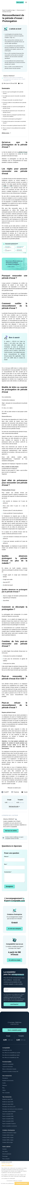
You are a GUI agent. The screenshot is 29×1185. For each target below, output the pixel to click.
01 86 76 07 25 (14, 1024)
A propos (4, 1149)
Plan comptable (6, 1092)
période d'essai (22, 152)
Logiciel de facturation (7, 1066)
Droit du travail (20, 10)
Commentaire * (8, 872)
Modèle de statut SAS (7, 1099)
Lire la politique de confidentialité (8, 1178)
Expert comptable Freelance (9, 1123)
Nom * (5, 864)
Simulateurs (5, 1078)
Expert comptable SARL (8, 1116)
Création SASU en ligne (7, 1135)
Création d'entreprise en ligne (9, 1132)
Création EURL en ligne (7, 1137)
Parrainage (5, 1156)
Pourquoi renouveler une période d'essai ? (13, 100)
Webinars (4, 1085)
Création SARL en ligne (7, 1140)
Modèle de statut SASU (7, 1104)
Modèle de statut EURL (7, 1101)
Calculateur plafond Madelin (9, 1111)
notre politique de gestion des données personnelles (13, 997)
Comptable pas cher (7, 1050)
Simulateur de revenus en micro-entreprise (12, 1109)
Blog (3, 1087)
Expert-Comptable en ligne (8, 10)
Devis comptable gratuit (14, 1030)
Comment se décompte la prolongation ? (12, 118)
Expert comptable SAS (7, 1113)
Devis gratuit (20, 2)
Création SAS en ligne (7, 1142)
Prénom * (6, 856)
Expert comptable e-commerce (9, 1126)
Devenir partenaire (6, 1153)
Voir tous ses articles (11, 830)
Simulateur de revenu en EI (8, 1106)
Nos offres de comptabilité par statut (10, 1055)
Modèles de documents (7, 1080)
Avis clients (5, 1151)
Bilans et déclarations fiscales (9, 1069)
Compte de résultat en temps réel (10, 1071)
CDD (4, 186)
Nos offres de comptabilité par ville (10, 1057)
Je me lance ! (11, 266)
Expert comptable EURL (8, 1118)
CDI (11, 186)
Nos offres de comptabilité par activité (11, 1052)
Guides (4, 1083)
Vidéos (4, 1090)
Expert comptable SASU (8, 1121)
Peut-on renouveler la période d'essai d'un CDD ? (14, 125)
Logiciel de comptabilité (7, 1064)
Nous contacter (6, 1158)
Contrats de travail (6, 11)
